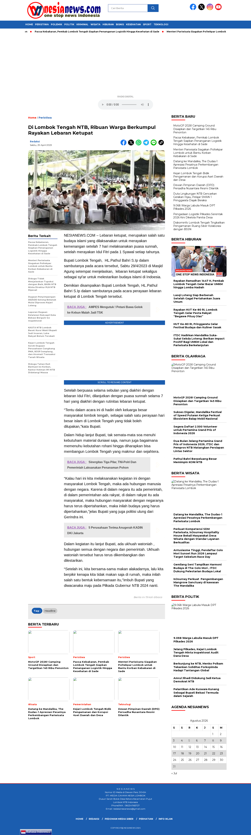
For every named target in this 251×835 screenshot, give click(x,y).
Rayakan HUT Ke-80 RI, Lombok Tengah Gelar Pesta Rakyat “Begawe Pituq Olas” (195, 313)
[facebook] (194, 9)
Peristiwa (42, 24)
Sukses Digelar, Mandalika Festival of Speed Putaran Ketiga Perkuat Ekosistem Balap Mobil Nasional (197, 415)
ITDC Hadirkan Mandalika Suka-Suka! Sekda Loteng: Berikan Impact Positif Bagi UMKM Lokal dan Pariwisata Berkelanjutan (199, 340)
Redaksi (35, 141)
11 (182, 747)
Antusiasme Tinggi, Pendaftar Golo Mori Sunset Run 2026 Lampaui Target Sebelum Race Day (198, 553)
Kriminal (82, 24)
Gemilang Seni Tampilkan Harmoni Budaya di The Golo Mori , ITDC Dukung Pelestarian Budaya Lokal (197, 568)
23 (221, 753)
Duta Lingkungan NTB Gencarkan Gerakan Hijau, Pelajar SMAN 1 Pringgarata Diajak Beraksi (195, 197)
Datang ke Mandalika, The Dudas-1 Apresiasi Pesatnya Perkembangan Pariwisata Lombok (195, 165)
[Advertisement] (125, 65)
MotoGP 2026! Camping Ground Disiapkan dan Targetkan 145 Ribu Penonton (194, 129)
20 (197, 753)
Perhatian (146, 819)
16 (221, 747)
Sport (147, 24)
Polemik (56, 24)
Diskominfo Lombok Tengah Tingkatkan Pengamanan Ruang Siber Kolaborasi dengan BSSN (199, 226)
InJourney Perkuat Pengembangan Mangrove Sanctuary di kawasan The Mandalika (198, 582)
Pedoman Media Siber (119, 819)
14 (205, 747)
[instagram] (210, 9)
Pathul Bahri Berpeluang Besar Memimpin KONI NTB (195, 460)
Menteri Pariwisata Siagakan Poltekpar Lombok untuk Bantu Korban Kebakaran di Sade (198, 153)
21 (205, 753)
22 (213, 753)
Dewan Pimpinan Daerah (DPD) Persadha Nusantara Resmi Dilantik (195, 186)
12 (190, 747)
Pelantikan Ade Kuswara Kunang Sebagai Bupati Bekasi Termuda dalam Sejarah (196, 692)
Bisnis (120, 24)
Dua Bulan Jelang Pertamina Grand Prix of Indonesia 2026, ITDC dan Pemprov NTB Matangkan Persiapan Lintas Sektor (198, 446)
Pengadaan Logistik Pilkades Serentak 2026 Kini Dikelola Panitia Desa (198, 215)
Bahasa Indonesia (38, 831)
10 (174, 747)
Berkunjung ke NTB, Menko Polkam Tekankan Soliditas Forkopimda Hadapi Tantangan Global (198, 667)
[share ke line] (154, 144)
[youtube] (219, 9)
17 (174, 753)
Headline (50, 610)
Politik (69, 24)
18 (182, 753)
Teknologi (161, 24)
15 (213, 747)
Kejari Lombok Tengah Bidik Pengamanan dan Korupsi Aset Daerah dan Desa (198, 177)
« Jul (174, 773)
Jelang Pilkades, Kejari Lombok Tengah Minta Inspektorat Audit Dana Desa (195, 653)
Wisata (95, 24)
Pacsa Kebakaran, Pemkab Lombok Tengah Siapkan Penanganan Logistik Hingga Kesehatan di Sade (83, 31)
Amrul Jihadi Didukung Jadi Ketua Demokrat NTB (196, 679)
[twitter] (202, 9)
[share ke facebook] (124, 144)
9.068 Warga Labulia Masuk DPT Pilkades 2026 (195, 639)
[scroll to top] (240, 829)
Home (29, 24)
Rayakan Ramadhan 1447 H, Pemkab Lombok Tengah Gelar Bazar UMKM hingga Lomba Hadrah (198, 284)
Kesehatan (133, 24)
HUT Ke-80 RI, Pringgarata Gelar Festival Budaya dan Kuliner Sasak (197, 325)
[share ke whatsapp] (139, 144)
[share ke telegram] (147, 144)
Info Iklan (166, 819)
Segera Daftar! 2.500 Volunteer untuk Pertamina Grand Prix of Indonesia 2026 (195, 430)
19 (190, 753)
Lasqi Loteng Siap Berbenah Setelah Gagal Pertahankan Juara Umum (196, 298)
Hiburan (108, 24)
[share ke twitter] (132, 144)
